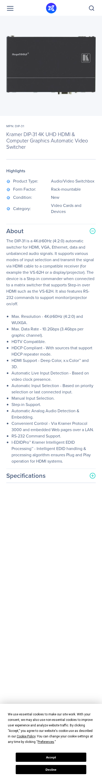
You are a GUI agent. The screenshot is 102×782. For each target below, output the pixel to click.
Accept (51, 757)
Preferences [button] (46, 742)
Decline (51, 769)
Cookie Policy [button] (26, 736)
